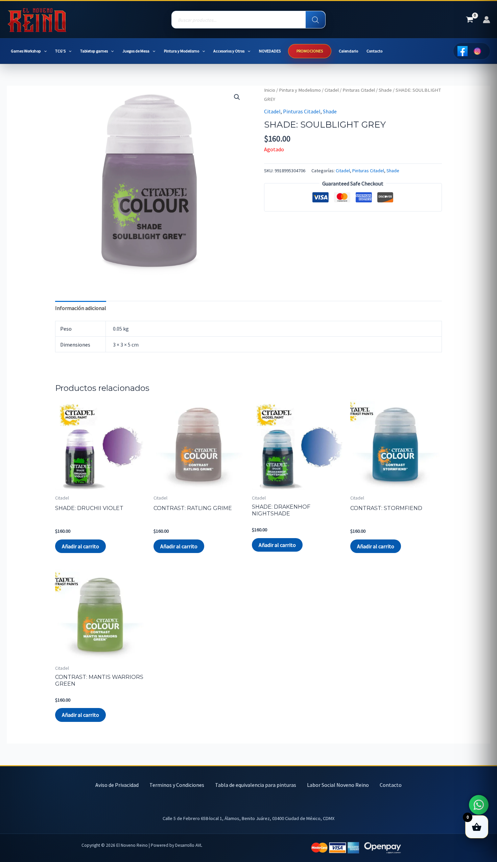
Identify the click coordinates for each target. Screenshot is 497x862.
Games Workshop (26, 50)
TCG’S (60, 50)
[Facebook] (462, 51)
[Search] (315, 20)
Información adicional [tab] (80, 308)
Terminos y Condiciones (176, 784)
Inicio (269, 90)
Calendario (348, 50)
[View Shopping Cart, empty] (469, 20)
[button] (44, 51)
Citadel (332, 90)
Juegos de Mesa (135, 50)
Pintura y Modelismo (181, 50)
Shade (385, 90)
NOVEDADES (270, 50)
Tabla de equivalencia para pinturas (255, 784)
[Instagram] (477, 51)
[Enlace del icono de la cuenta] (486, 19)
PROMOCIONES (310, 50)
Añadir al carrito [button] (80, 546)
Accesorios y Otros (228, 50)
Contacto (374, 50)
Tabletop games (94, 50)
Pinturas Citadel (358, 90)
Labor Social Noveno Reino (338, 784)
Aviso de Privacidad (117, 784)
